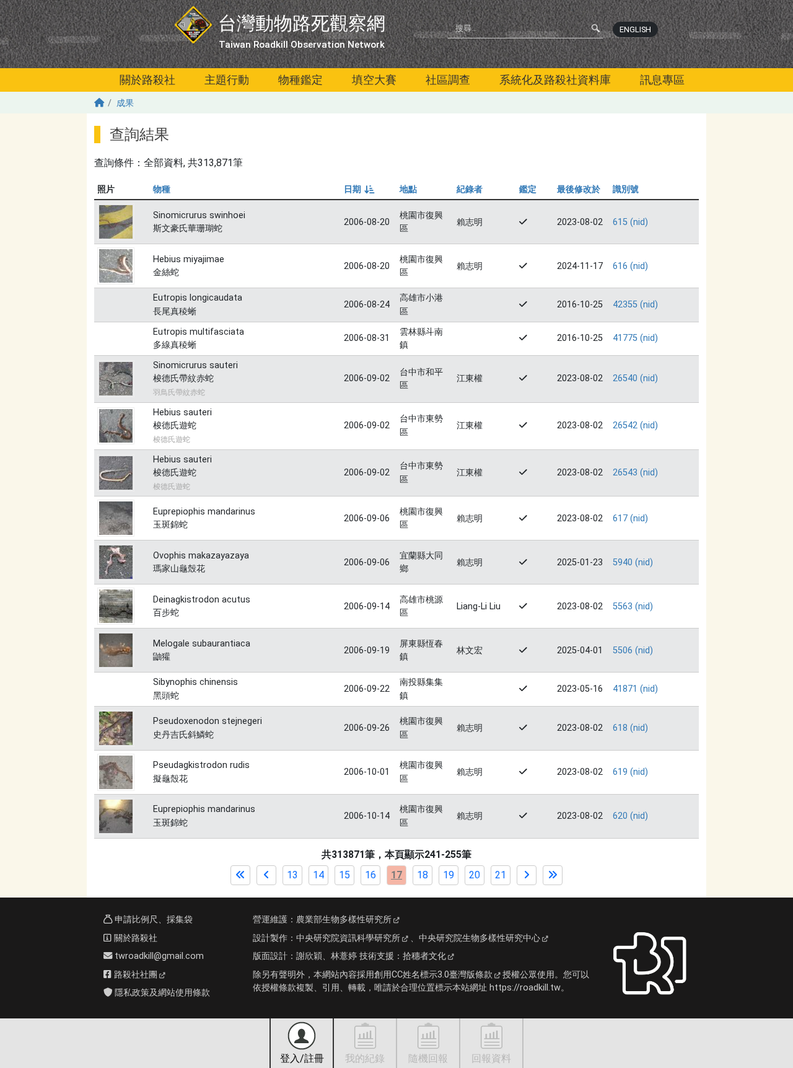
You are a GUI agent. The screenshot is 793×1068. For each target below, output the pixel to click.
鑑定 (528, 189)
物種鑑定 (300, 79)
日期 (358, 189)
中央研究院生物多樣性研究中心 (479, 938)
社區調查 (448, 79)
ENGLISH (635, 29)
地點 (408, 189)
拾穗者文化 (424, 956)
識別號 (626, 189)
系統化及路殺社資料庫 (555, 79)
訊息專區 (662, 79)
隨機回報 (428, 1058)
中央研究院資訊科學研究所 (348, 938)
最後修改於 (578, 189)
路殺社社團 (134, 974)
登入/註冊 (302, 1058)
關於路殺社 (147, 79)
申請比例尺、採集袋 (152, 919)
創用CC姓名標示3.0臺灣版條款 (433, 974)
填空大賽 (374, 79)
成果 (125, 103)
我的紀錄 (365, 1058)
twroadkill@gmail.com (158, 956)
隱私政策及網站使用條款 (161, 992)
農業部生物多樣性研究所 (344, 919)
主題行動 (226, 79)
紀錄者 (470, 189)
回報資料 (491, 1058)
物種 (161, 189)
